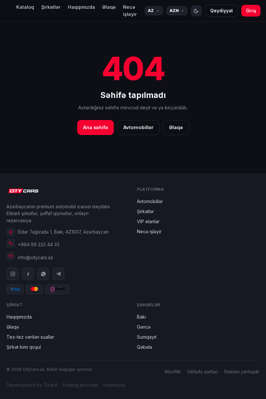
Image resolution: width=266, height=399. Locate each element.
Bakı (141, 317)
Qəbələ (144, 347)
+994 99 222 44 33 (38, 244)
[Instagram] (12, 274)
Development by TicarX (32, 385)
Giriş (251, 10)
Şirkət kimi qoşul (23, 347)
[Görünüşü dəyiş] (196, 11)
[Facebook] (28, 274)
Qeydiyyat (221, 10)
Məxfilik (173, 371)
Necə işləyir (130, 10)
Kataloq (25, 7)
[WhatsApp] (43, 274)
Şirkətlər (51, 7)
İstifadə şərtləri (202, 371)
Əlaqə (109, 7)
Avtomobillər (138, 127)
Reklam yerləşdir (242, 371)
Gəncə (144, 327)
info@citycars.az (35, 257)
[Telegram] (58, 274)
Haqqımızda (81, 7)
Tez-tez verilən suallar (30, 337)
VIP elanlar (148, 221)
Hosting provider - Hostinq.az (94, 385)
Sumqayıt (146, 337)
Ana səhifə (95, 127)
